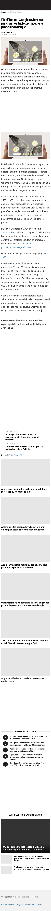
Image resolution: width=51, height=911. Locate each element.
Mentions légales (16, 905)
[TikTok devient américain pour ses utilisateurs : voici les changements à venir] (6, 870)
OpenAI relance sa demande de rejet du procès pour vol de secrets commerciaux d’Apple (25, 604)
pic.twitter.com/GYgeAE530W (16, 247)
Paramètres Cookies (33, 905)
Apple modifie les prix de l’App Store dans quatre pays (22, 679)
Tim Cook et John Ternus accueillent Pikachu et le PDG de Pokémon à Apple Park (24, 642)
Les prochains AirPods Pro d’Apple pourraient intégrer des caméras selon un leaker (31, 858)
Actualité (16, 455)
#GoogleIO (27, 243)
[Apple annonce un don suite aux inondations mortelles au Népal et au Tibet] (25, 472)
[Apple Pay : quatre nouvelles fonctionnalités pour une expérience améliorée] (25, 548)
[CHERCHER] (48, 4)
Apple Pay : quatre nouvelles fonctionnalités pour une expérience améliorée (24, 566)
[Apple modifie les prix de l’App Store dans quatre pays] (25, 662)
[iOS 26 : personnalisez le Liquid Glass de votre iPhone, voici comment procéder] (25, 836)
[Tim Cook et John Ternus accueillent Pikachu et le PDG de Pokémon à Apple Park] (25, 624)
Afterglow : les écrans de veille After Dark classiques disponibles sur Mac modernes (22, 528)
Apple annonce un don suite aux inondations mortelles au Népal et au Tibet (24, 490)
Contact (4, 905)
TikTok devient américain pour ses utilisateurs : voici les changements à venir (32, 868)
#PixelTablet (7, 232)
